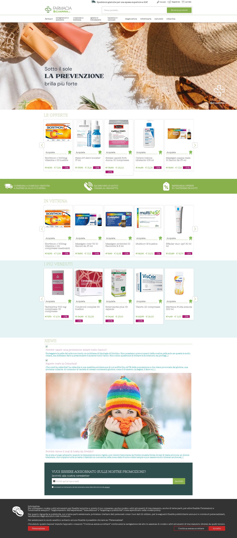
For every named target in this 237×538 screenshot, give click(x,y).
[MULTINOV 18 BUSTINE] (149, 219)
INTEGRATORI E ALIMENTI (62, 19)
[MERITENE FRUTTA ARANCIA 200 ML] (179, 282)
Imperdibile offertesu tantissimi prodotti (185, 187)
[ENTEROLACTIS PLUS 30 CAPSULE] (118, 282)
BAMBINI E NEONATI (112, 19)
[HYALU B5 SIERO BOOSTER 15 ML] (88, 133)
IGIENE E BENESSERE (95, 19)
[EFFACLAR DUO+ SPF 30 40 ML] (179, 219)
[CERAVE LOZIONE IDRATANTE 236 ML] (149, 133)
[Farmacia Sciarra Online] (58, 9)
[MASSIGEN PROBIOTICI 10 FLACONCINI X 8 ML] (118, 219)
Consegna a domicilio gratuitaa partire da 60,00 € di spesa (32, 187)
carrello (188, 2)
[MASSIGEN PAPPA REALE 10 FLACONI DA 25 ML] (179, 133)
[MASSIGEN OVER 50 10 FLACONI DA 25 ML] (88, 219)
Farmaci (49, 19)
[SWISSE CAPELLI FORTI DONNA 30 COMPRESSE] (118, 133)
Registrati (176, 2)
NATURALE (159, 19)
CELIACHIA (170, 19)
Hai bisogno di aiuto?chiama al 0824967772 (106, 187)
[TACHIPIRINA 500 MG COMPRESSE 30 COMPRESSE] (58, 282)
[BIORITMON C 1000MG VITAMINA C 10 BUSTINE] (58, 133)
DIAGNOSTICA (131, 19)
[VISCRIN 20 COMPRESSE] (149, 282)
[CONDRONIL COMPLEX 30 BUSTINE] (88, 282)
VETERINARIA (145, 19)
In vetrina (55, 201)
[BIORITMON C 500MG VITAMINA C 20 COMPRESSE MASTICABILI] (58, 219)
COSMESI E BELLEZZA (78, 19)
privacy (107, 487)
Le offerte (56, 115)
